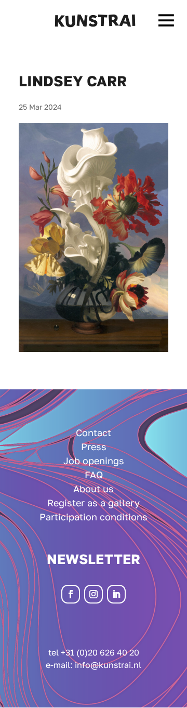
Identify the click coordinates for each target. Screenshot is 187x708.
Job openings (93, 460)
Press (93, 446)
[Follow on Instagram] (93, 594)
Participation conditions (93, 516)
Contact (93, 432)
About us (93, 488)
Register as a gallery (93, 502)
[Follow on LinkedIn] (116, 594)
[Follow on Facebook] (70, 594)
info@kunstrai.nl (108, 665)
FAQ (94, 474)
